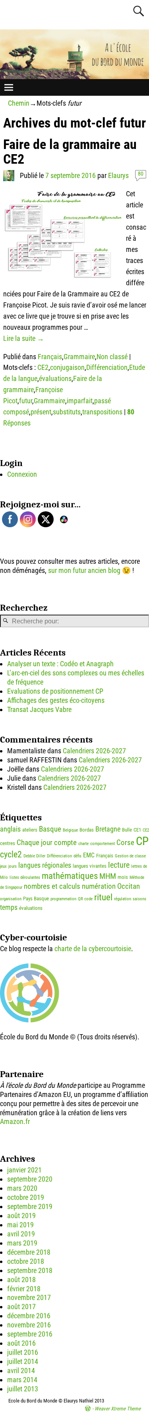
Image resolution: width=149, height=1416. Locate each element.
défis (77, 856)
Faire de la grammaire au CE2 (70, 152)
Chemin (18, 103)
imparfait (80, 401)
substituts (67, 412)
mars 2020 (22, 1188)
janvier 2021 (24, 1170)
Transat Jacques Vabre (39, 709)
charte (83, 843)
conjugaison (67, 367)
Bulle (127, 830)
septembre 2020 (29, 1179)
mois (123, 877)
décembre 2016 (28, 1316)
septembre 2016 (29, 1334)
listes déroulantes (25, 877)
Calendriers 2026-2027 (94, 751)
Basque (50, 829)
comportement (102, 843)
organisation (10, 898)
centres (7, 843)
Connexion (22, 474)
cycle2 (11, 854)
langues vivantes (89, 866)
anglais (10, 829)
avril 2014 (21, 1370)
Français (50, 356)
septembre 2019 (29, 1206)
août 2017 (21, 1306)
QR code (85, 898)
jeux (3, 866)
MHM (107, 876)
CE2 (42, 367)
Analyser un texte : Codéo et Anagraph (60, 664)
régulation (122, 898)
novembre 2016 (29, 1325)
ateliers (29, 830)
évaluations (55, 378)
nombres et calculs (52, 886)
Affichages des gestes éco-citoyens (55, 700)
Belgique (70, 830)
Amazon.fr (15, 1121)
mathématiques (70, 875)
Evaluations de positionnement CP (55, 691)
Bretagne (107, 829)
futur (25, 401)
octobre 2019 (25, 1197)
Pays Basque (36, 898)
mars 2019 (22, 1243)
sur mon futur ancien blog (84, 570)
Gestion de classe (130, 856)
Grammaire (79, 356)
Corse (125, 842)
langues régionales (44, 865)
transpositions (102, 412)
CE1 (137, 830)
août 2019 (21, 1215)
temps (8, 907)
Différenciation (107, 367)
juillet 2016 (22, 1352)
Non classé (112, 356)
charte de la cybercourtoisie (92, 948)
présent (41, 412)
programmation (63, 898)
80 (140, 173)
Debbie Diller (34, 856)
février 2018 (24, 1288)
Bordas (86, 830)
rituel (103, 897)
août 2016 (21, 1343)
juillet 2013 (22, 1389)
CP (142, 841)
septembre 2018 (29, 1270)
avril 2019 (21, 1234)
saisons (139, 898)
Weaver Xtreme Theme (118, 1409)
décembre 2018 (28, 1252)
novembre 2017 (29, 1297)
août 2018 (21, 1279)
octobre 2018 (25, 1261)
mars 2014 (22, 1379)
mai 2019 (20, 1225)
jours (12, 866)
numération (99, 886)
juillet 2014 (22, 1361)
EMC (89, 855)
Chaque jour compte (47, 842)
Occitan (128, 886)
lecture (119, 865)
